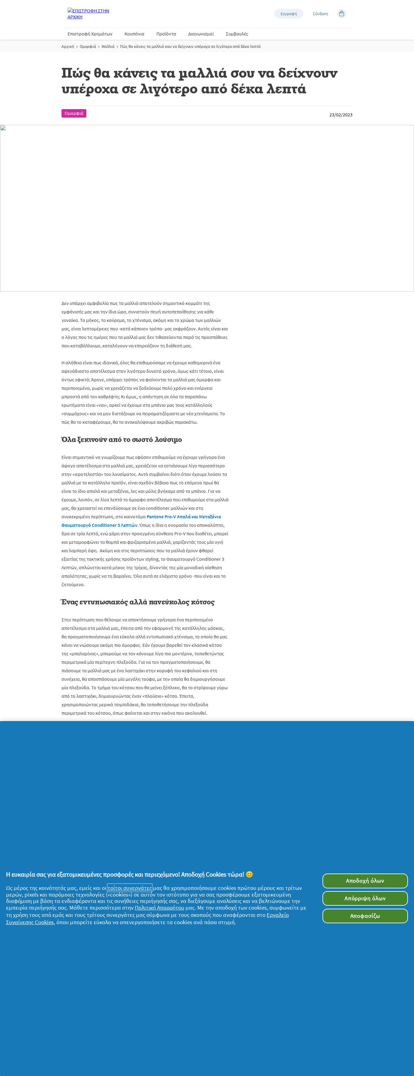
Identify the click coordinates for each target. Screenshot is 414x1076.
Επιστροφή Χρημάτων (90, 34)
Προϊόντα (166, 34)
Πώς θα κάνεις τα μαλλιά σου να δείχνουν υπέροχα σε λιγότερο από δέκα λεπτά (190, 46)
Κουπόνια (134, 34)
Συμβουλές (237, 34)
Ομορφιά (88, 46)
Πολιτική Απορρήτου (159, 907)
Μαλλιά (108, 46)
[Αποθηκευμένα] (341, 13)
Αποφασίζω (365, 915)
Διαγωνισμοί (201, 34)
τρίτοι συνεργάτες (130, 887)
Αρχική (68, 46)
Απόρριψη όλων (365, 898)
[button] (288, 13)
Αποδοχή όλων (365, 880)
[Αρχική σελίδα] (92, 14)
